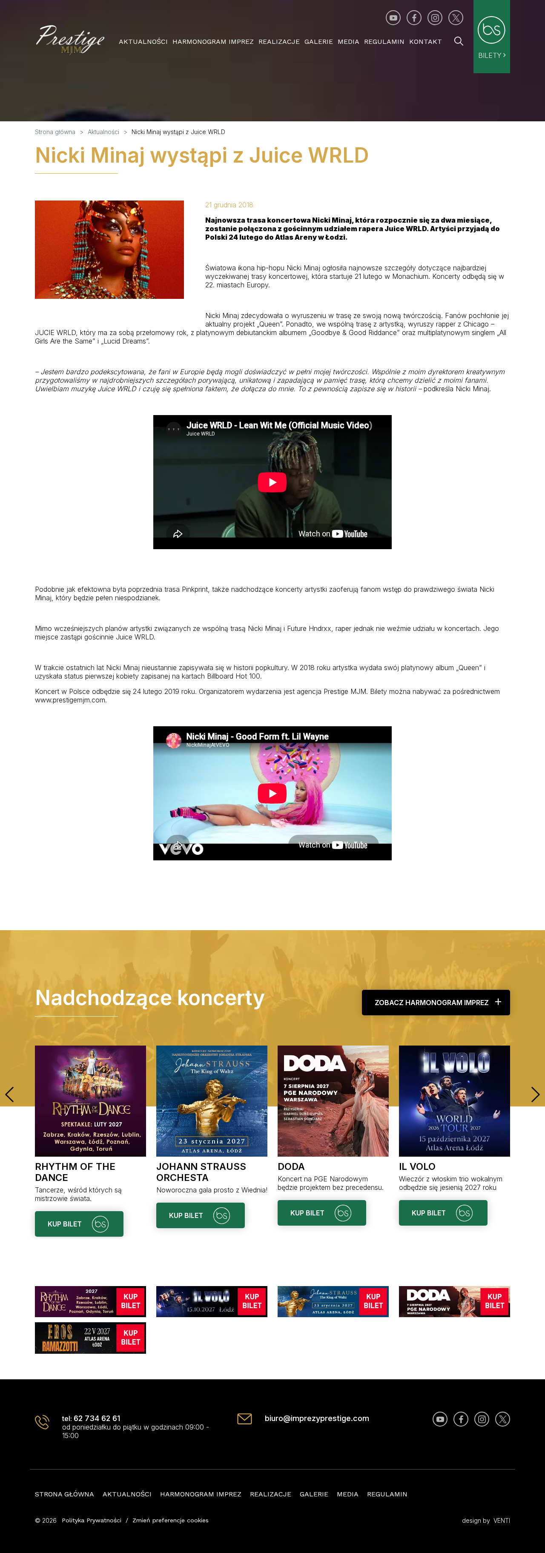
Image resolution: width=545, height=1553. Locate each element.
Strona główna (64, 1494)
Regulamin (384, 41)
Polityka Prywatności (91, 1520)
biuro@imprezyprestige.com (317, 1418)
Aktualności (143, 41)
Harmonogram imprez (213, 41)
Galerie (318, 41)
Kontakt (425, 41)
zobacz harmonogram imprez (432, 1002)
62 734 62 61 (97, 1418)
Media (348, 41)
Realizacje (279, 41)
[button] (9, 1094)
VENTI (501, 1520)
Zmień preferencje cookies (170, 1520)
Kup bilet (65, 1224)
